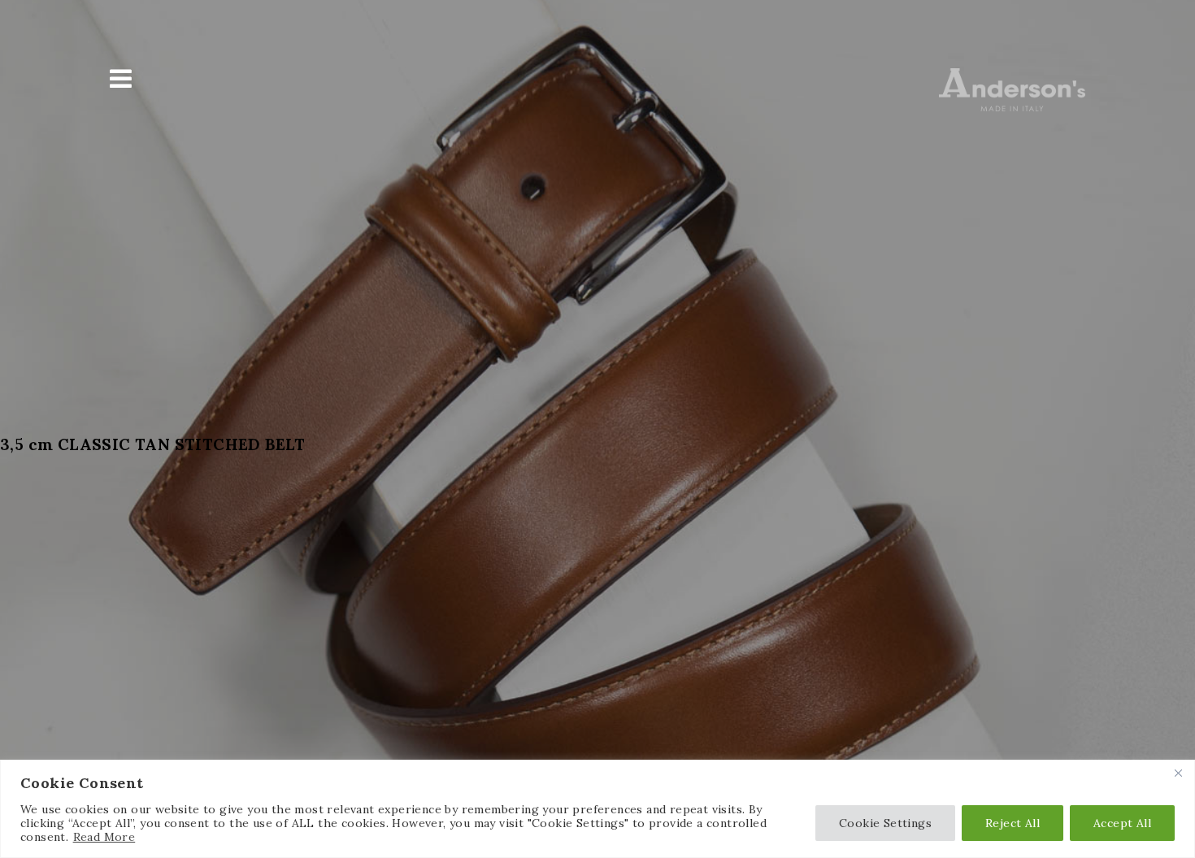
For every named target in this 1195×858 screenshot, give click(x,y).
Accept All (1122, 823)
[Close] (1178, 773)
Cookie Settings (885, 823)
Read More (104, 837)
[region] (597, 809)
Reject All (1012, 823)
